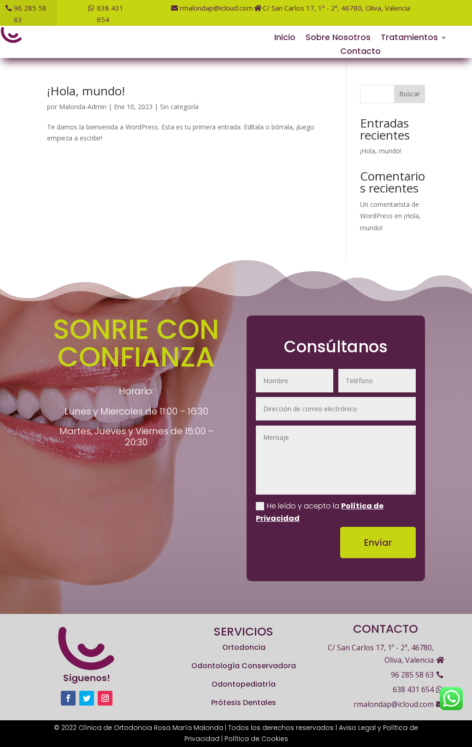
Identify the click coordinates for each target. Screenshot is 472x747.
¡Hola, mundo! (86, 90)
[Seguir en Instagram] (105, 698)
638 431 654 (110, 13)
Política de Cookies (256, 738)
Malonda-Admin (82, 106)
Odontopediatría (244, 684)
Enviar (378, 542)
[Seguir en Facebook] (68, 698)
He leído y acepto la (320, 512)
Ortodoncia (244, 647)
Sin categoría (179, 106)
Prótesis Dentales (243, 702)
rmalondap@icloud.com (216, 7)
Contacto (360, 52)
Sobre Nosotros (338, 38)
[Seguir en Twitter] (86, 698)
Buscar (409, 93)
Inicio (284, 38)
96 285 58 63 (30, 13)
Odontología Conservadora (243, 665)
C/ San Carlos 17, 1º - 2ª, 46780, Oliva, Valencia (336, 7)
